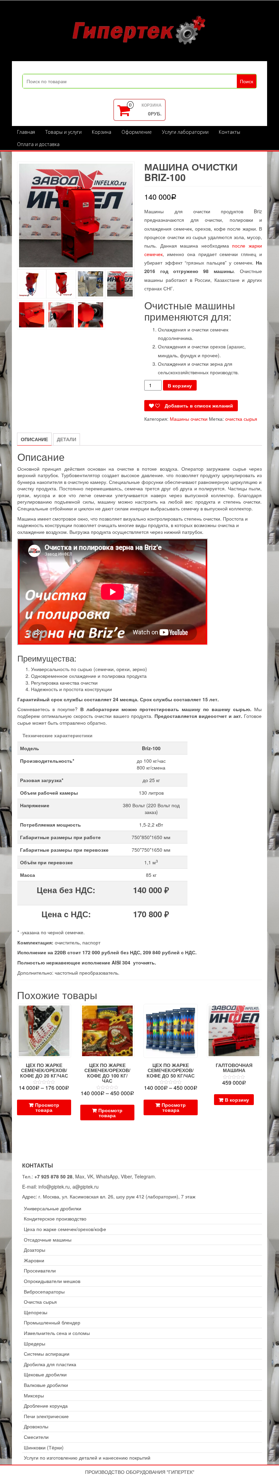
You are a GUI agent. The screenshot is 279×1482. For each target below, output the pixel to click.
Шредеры (34, 1343)
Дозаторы (34, 1250)
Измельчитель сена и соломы (57, 1333)
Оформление (136, 132)
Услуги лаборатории (185, 132)
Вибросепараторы (44, 1291)
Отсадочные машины (47, 1239)
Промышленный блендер (52, 1322)
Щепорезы (35, 1312)
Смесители (36, 1437)
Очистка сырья (40, 1302)
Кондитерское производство (55, 1218)
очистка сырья (241, 418)
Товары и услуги (63, 132)
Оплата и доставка (38, 144)
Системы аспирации (46, 1354)
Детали (66, 439)
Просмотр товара (47, 1107)
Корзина (101, 132)
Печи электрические (46, 1416)
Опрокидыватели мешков (52, 1281)
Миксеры (34, 1395)
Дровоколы (36, 1426)
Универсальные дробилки (52, 1208)
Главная (26, 132)
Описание (34, 439)
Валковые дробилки (46, 1385)
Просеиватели (40, 1270)
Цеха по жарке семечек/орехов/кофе (65, 1229)
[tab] (34, 439)
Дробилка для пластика (50, 1364)
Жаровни (34, 1260)
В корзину (180, 385)
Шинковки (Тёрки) (44, 1447)
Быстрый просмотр (68, 1014)
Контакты (229, 132)
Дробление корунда (46, 1406)
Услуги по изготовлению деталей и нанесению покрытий (87, 1457)
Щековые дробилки (45, 1374)
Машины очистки (189, 418)
